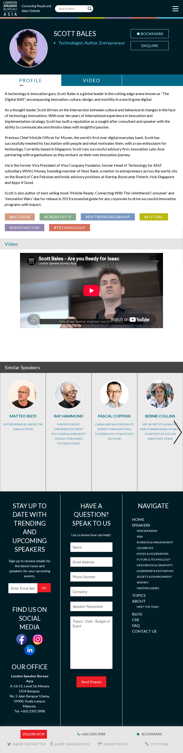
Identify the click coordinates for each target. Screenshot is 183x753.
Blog (137, 614)
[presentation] (177, 432)
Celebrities (145, 548)
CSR (135, 619)
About (139, 601)
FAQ (136, 625)
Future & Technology (153, 559)
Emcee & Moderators (152, 553)
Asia (140, 536)
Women (142, 582)
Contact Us (144, 631)
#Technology (69, 227)
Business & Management (155, 542)
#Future (153, 216)
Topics (139, 595)
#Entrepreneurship (108, 216)
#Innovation (25, 227)
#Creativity (57, 216)
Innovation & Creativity (155, 565)
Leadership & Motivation (155, 571)
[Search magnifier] (89, 8)
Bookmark (152, 33)
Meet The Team (148, 607)
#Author (20, 216)
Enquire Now (34, 734)
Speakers (141, 525)
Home (138, 519)
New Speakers (147, 531)
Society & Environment (154, 576)
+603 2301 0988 (92, 734)
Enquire (149, 45)
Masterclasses (148, 588)
